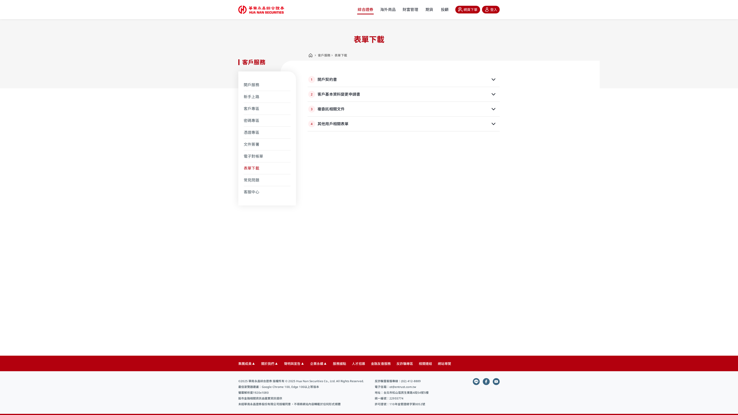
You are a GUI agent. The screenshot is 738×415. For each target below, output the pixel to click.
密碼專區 (251, 120)
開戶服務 (251, 84)
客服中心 (251, 192)
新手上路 (251, 96)
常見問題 (251, 180)
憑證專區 (251, 132)
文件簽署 (251, 144)
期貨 (429, 9)
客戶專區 (251, 108)
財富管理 (410, 9)
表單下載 (251, 168)
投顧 (445, 9)
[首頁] (311, 55)
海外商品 (388, 9)
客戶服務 (324, 55)
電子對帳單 (253, 156)
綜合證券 (365, 9)
